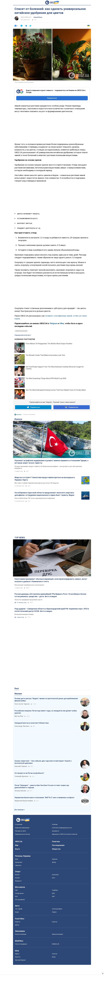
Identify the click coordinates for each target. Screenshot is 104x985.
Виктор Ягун (19, 716)
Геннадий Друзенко (22, 776)
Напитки (54, 922)
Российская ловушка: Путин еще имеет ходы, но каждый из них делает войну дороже (46, 712)
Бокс (53, 878)
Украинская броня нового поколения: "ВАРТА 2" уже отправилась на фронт (44, 797)
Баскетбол (55, 874)
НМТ (53, 896)
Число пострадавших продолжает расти (28, 599)
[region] (52, 127)
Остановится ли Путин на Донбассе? (29, 773)
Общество (56, 849)
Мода (53, 957)
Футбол (17, 874)
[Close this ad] (102, 973)
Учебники (55, 890)
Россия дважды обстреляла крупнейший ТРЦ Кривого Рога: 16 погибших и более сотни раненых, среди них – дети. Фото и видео (50, 595)
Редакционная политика (22, 335)
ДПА (53, 893)
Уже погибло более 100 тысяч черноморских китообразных (35, 498)
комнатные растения (21, 331)
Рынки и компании (20, 934)
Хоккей (17, 878)
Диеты (17, 925)
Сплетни (54, 954)
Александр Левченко (22, 726)
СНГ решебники (20, 899)
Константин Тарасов (22, 704)
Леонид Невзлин (20, 791)
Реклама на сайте (20, 831)
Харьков (54, 859)
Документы (55, 831)
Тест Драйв (18, 909)
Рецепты (17, 922)
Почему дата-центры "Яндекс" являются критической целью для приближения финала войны (46, 700)
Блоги (17, 849)
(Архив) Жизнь (38, 17)
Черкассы (18, 865)
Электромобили (57, 909)
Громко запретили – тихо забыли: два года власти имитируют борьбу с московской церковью (43, 762)
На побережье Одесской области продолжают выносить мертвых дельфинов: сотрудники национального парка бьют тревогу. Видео (44, 494)
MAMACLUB (55, 944)
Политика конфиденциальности (62, 827)
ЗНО (16, 896)
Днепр (54, 862)
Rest (17, 688)
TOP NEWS (20, 537)
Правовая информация (22, 827)
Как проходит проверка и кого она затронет (29, 585)
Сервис (54, 912)
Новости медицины (21, 944)
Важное (18, 419)
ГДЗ (16, 890)
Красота (17, 957)
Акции (17, 912)
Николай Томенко (21, 766)
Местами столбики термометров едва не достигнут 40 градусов (37, 483)
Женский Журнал (20, 960)
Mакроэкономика (57, 934)
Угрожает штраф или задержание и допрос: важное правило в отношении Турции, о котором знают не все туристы (51, 461)
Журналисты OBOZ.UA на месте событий (64, 834)
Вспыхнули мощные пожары (24, 614)
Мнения (18, 693)
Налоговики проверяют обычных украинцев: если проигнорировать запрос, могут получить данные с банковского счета (51, 580)
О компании (18, 824)
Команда (54, 824)
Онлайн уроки (19, 893)
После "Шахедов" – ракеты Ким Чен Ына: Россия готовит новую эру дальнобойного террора (42, 786)
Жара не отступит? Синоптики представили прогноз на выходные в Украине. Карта (45, 478)
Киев (16, 859)
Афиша (17, 954)
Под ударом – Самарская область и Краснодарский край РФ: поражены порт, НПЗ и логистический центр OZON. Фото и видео (52, 610)
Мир (16, 845)
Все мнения (19, 810)
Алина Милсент (26, 17)
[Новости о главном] (18, 415)
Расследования (58, 845)
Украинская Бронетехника (24, 801)
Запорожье (18, 862)
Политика (56, 841)
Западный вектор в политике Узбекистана (32, 723)
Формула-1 (18, 881)
